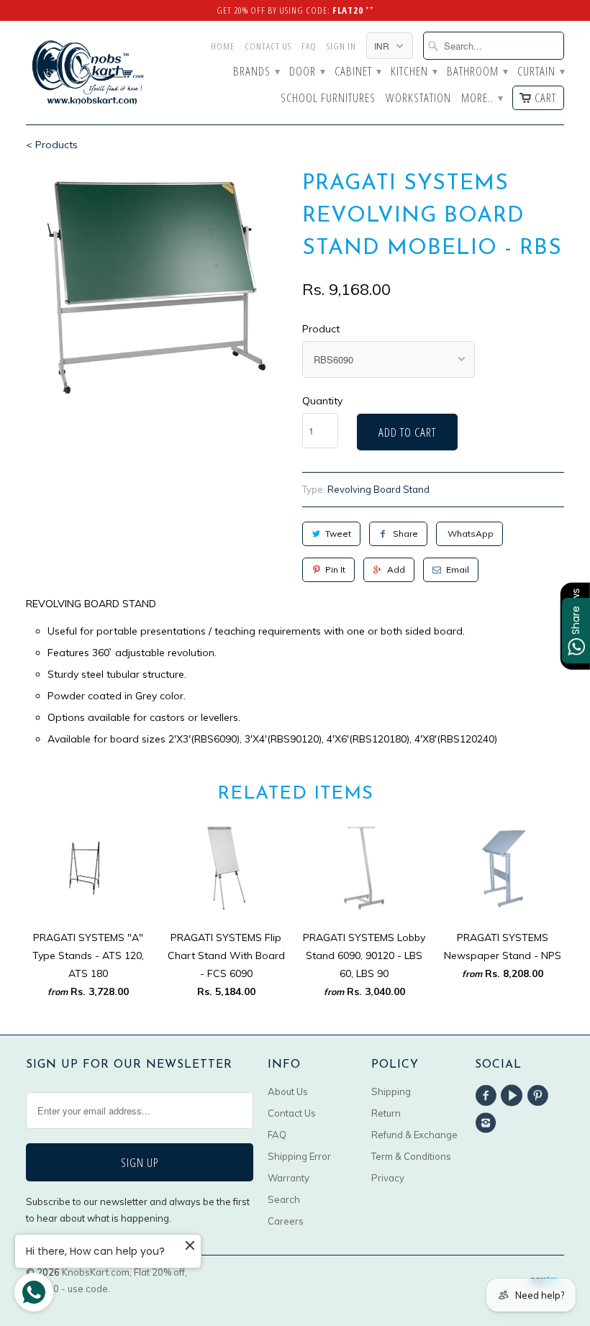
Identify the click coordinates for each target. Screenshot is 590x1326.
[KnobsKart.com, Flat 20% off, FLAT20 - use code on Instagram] (488, 1123)
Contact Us (268, 46)
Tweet (338, 533)
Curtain (540, 72)
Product (321, 328)
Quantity (322, 400)
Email (457, 569)
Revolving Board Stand (378, 489)
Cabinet (358, 72)
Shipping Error (299, 1156)
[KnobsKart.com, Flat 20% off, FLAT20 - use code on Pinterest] (540, 1096)
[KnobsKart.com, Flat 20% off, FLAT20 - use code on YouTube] (514, 1096)
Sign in (341, 46)
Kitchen (414, 72)
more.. (481, 98)
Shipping (391, 1091)
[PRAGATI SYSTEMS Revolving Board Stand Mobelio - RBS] (157, 288)
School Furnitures (328, 98)
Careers (286, 1221)
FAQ (309, 46)
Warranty (288, 1178)
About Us (288, 1091)
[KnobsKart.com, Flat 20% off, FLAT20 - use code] (88, 73)
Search (284, 1199)
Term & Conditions (411, 1156)
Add (396, 569)
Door (306, 72)
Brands (256, 72)
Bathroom (477, 72)
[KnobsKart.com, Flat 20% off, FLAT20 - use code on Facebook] (488, 1096)
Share (405, 533)
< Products (52, 144)
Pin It (335, 569)
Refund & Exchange (414, 1134)
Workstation (418, 98)
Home (223, 46)
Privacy (387, 1178)
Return (386, 1113)
